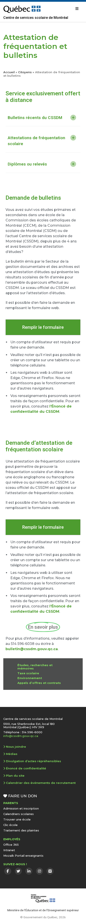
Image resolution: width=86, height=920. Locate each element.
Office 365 (11, 844)
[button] (43, 117)
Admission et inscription (21, 808)
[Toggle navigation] (77, 9)
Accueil (9, 72)
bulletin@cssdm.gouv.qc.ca (32, 649)
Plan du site (15, 775)
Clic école (10, 825)
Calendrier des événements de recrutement (41, 783)
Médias (11, 754)
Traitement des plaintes (21, 830)
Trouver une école (17, 819)
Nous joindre (16, 746)
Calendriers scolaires (18, 814)
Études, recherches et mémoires (34, 667)
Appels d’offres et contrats (39, 683)
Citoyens (25, 72)
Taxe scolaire (28, 673)
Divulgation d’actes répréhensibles (33, 761)
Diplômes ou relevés (27, 164)
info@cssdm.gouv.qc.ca (20, 736)
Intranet (9, 850)
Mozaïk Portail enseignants (23, 855)
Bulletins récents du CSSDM (35, 117)
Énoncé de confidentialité (26, 768)
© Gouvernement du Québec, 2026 (43, 917)
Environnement (29, 678)
